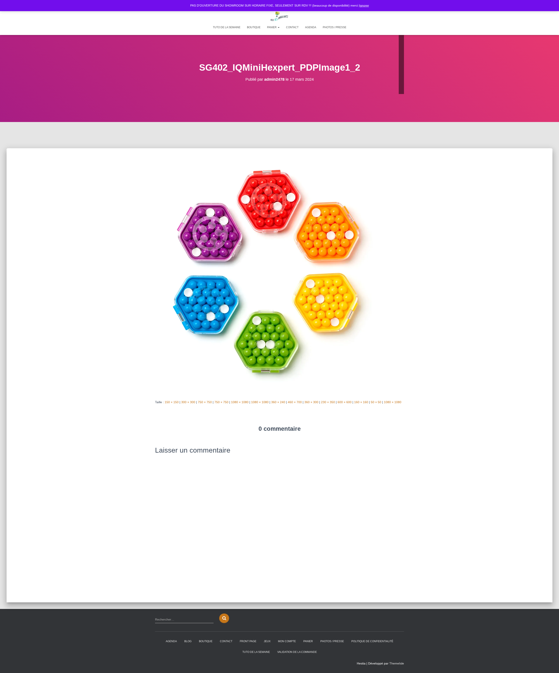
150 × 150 (172, 402)
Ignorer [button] (364, 5)
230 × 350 (328, 402)
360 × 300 (311, 402)
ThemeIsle (396, 663)
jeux (267, 641)
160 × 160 (361, 402)
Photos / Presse (334, 27)
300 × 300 (188, 402)
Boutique (254, 27)
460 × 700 (295, 402)
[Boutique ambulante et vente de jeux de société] (279, 16)
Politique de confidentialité (372, 641)
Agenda (310, 27)
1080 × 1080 (239, 402)
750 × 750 (205, 402)
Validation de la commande (297, 652)
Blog (188, 641)
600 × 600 (345, 402)
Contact (292, 27)
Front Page (248, 641)
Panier (272, 27)
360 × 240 (278, 402)
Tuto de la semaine (226, 27)
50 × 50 (376, 402)
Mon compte (287, 641)
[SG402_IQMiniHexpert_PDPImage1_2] (273, 275)
